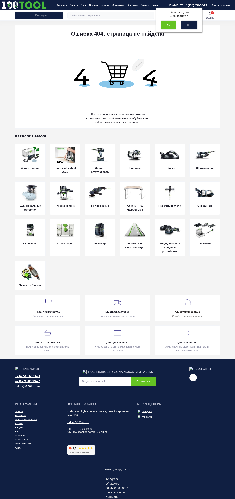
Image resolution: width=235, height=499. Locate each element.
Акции (155, 5)
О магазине (118, 5)
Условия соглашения (26, 419)
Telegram (147, 411)
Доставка (62, 5)
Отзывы (93, 5)
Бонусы (145, 5)
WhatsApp (147, 417)
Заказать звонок (221, 5)
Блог (83, 5)
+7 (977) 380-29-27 (27, 381)
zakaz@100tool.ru (27, 386)
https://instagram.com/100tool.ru (193, 377)
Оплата (74, 5)
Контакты (133, 5)
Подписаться (143, 381)
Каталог (105, 5)
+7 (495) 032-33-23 (27, 376)
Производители (23, 443)
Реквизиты (20, 415)
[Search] (151, 15)
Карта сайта (21, 439)
